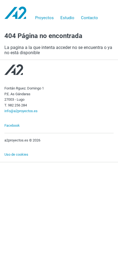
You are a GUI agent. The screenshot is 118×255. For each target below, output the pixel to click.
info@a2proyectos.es (21, 111)
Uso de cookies (16, 154)
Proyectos (44, 17)
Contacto (89, 17)
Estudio (67, 17)
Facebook (12, 125)
